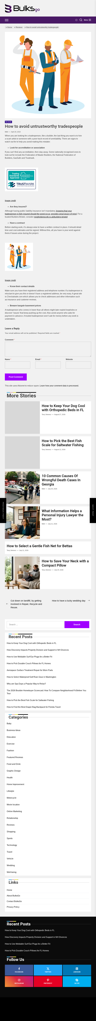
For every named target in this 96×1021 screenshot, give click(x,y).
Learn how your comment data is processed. (59, 386)
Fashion (10, 750)
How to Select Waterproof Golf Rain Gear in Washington (31, 677)
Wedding (11, 865)
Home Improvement (15, 784)
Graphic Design (14, 771)
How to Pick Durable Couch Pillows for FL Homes (29, 663)
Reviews (8, 122)
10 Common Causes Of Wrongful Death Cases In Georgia (61, 480)
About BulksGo (13, 896)
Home (9, 890)
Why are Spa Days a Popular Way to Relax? (26, 684)
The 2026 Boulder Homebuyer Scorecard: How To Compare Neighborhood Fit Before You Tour (46, 692)
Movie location (13, 805)
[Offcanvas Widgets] (7, 20)
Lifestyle (10, 791)
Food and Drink (13, 764)
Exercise (10, 744)
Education (11, 737)
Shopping (11, 832)
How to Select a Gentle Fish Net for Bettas (39, 546)
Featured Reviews (15, 757)
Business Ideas (13, 730)
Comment (10, 340)
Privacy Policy (13, 907)
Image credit (10, 201)
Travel (9, 852)
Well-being (11, 872)
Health (10, 778)
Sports (9, 838)
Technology (12, 845)
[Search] (81, 20)
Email (38, 359)
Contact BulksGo (14, 901)
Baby (9, 723)
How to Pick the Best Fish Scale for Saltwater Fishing (63, 443)
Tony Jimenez (46, 414)
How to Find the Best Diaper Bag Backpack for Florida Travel (34, 707)
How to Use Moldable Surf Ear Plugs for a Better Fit (29, 657)
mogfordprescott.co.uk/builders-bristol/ (51, 217)
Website (69, 359)
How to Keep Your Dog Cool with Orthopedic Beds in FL (63, 408)
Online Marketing (14, 811)
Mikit (6, 132)
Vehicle (10, 859)
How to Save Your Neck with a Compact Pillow (65, 563)
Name (8, 359)
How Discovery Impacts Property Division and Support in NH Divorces (38, 650)
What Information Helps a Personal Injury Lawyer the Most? (62, 515)
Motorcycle (11, 798)
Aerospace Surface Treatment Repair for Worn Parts (30, 670)
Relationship (12, 818)
